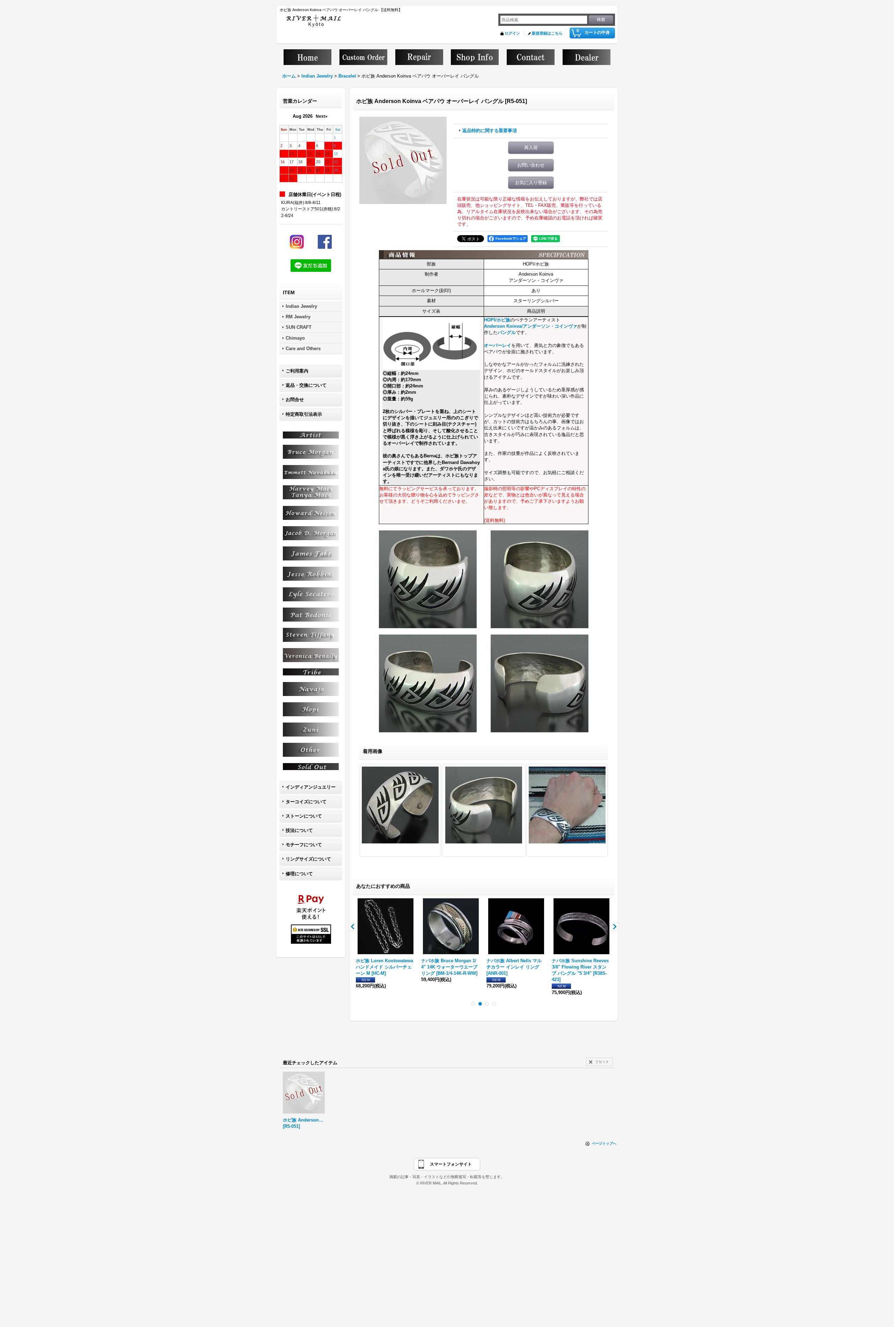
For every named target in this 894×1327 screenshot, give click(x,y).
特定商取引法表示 (304, 414)
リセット (602, 1062)
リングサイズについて (308, 859)
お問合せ (295, 399)
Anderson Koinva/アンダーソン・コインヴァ (530, 326)
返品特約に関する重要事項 (489, 130)
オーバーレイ (497, 345)
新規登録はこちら (547, 33)
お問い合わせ (530, 165)
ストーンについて (304, 816)
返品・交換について (306, 385)
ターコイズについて (306, 801)
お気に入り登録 (531, 182)
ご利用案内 (297, 371)
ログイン (512, 33)
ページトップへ (604, 1143)
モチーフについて (304, 844)
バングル (507, 332)
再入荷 (531, 147)
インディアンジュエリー (311, 787)
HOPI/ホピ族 (497, 319)
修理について (299, 873)
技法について (299, 830)
